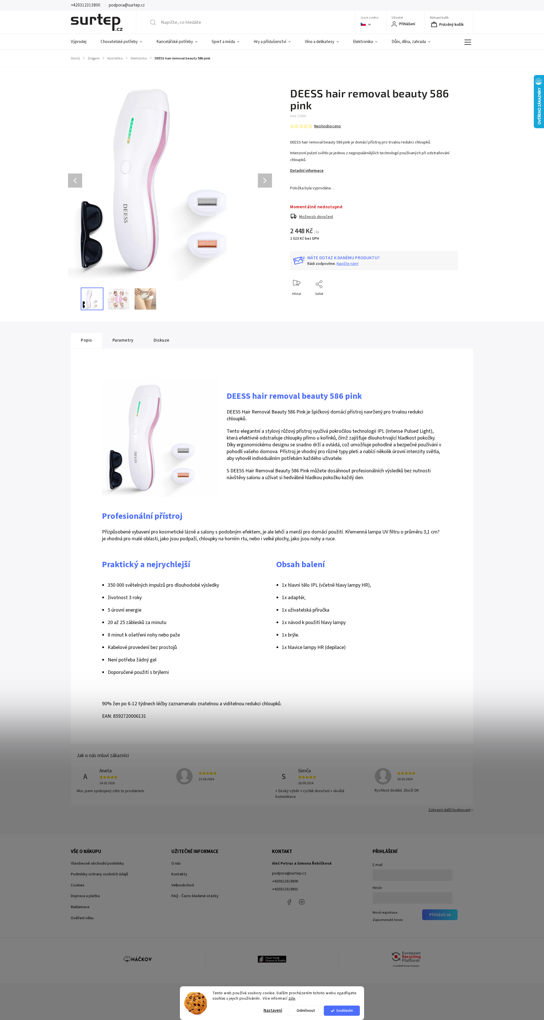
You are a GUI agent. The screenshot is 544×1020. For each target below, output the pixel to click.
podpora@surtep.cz (289, 873)
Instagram (302, 902)
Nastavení (273, 1010)
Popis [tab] (86, 340)
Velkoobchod (182, 885)
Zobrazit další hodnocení (449, 810)
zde (292, 998)
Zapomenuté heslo (388, 919)
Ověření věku (82, 918)
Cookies (77, 885)
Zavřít (448, 303)
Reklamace (80, 907)
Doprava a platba (85, 896)
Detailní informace (307, 170)
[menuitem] (82, 42)
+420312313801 (285, 889)
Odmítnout (306, 1010)
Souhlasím (344, 1010)
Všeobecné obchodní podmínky (97, 863)
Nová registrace (385, 912)
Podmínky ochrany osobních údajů (99, 874)
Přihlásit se (440, 915)
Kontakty (179, 874)
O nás (176, 863)
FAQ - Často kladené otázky (194, 896)
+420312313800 (285, 881)
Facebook (289, 902)
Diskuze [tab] (161, 340)
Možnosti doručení (316, 217)
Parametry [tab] (122, 340)
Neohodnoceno (327, 126)
